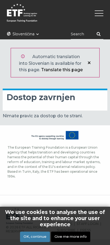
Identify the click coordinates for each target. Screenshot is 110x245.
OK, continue (34, 237)
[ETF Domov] (55, 16)
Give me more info (70, 237)
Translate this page (62, 69)
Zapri (89, 63)
